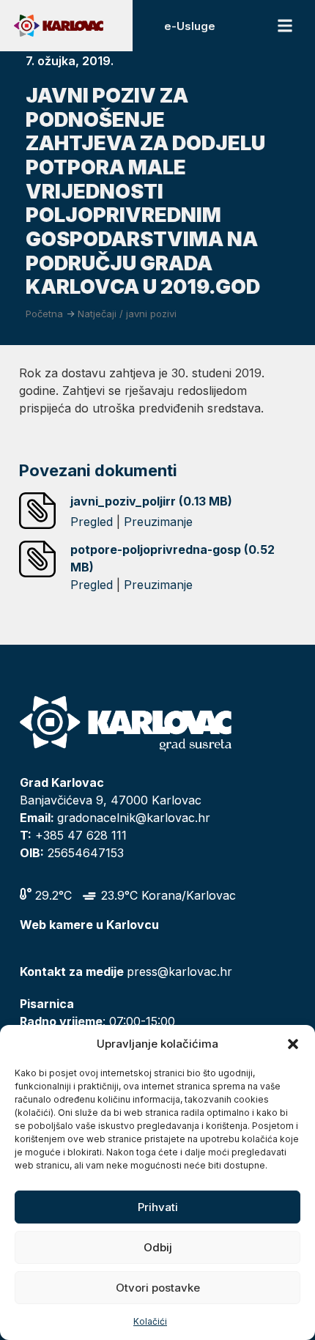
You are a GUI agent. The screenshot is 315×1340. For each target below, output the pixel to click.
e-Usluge (189, 26)
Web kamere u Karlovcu (89, 924)
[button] (293, 1044)
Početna (44, 313)
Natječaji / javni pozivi (127, 313)
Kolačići (150, 1321)
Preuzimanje (158, 521)
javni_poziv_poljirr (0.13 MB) (151, 501)
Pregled (91, 521)
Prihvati (158, 1207)
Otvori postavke (158, 1288)
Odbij (158, 1247)
